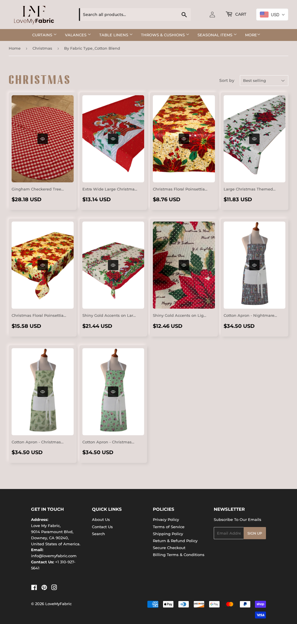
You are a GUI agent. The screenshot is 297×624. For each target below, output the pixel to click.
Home (15, 48)
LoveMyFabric (58, 603)
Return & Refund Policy (175, 540)
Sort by (226, 80)
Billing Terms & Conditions (178, 554)
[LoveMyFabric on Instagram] (54, 588)
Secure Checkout (169, 547)
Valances (76, 35)
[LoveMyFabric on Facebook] (34, 588)
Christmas (42, 48)
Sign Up (254, 533)
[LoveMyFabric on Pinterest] (44, 588)
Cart (240, 14)
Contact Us (102, 526)
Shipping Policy (168, 533)
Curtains (42, 35)
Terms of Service (168, 526)
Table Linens (114, 35)
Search (98, 533)
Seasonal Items (215, 35)
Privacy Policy (166, 519)
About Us (101, 519)
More (251, 35)
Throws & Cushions (163, 35)
